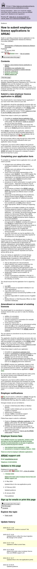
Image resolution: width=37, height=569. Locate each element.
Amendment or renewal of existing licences (17, 69)
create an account (28, 121)
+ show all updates (28, 471)
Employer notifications (11, 71)
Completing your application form (15, 68)
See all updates (25, 54)
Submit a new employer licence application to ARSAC (18, 65)
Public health (8, 515)
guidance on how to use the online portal (18, 111)
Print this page (6, 77)
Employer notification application (20, 421)
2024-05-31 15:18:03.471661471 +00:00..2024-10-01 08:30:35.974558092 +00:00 (15, 17)
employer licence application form (23, 118)
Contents (5, 508)
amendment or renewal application (21, 353)
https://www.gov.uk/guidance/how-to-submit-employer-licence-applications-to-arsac (18, 7)
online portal (7, 398)
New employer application (18, 120)
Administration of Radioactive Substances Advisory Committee (20, 46)
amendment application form (21, 352)
